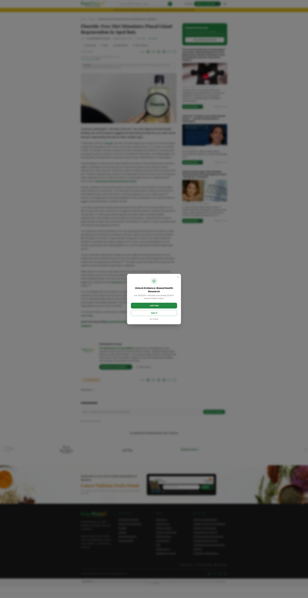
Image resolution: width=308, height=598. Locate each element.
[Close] (178, 277)
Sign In (154, 313)
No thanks (154, 319)
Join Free (154, 305)
